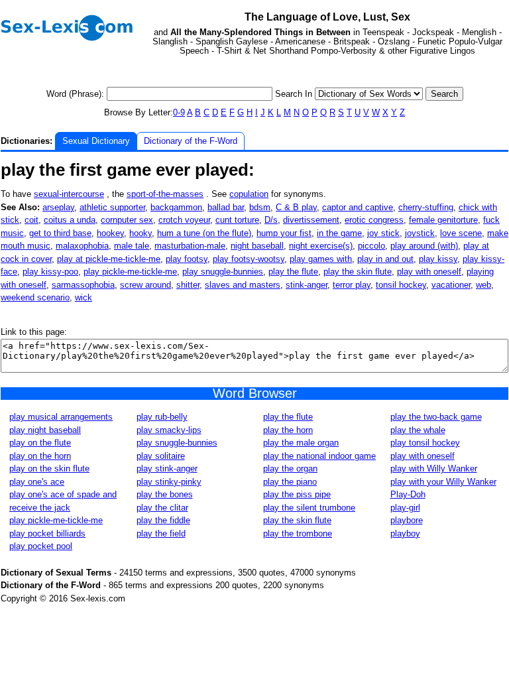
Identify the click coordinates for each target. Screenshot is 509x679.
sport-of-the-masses (165, 194)
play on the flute (40, 443)
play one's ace (36, 482)
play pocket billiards (47, 533)
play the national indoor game (319, 456)
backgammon (176, 207)
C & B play (296, 207)
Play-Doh (407, 494)
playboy (405, 533)
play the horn (288, 430)
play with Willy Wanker (433, 468)
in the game (339, 233)
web (483, 285)
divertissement (311, 220)
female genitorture (443, 220)
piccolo (371, 246)
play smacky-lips (169, 430)
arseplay (58, 207)
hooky (140, 233)
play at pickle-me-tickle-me (108, 259)
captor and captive (357, 207)
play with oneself (429, 272)
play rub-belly (162, 417)
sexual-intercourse (69, 194)
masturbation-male (189, 246)
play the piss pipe (297, 494)
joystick (420, 233)
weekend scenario (35, 297)
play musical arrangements (61, 417)
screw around (145, 285)
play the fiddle (163, 520)
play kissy (438, 259)
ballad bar (225, 207)
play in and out (385, 259)
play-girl (405, 508)
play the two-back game (436, 417)
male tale (131, 246)
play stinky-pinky (169, 482)
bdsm (259, 207)
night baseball (257, 246)
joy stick (383, 233)
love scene (461, 233)
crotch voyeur (184, 220)
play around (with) (424, 246)
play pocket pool (40, 546)
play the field (161, 533)
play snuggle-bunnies (222, 272)
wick (83, 297)
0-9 (179, 112)
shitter (187, 285)
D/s (271, 220)
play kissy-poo (50, 272)
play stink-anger (167, 468)
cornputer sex (127, 220)
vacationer (451, 285)
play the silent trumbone (309, 508)
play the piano (290, 482)
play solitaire (161, 456)
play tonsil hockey (425, 443)
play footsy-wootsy (248, 259)
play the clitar (162, 508)
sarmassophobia (83, 285)
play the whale (417, 430)
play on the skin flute (49, 468)
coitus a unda (69, 220)
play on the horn (40, 456)
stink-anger (306, 285)
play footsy (186, 259)
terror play (351, 285)
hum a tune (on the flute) (204, 233)
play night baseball (45, 430)
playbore (406, 520)
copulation (248, 194)
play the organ (290, 468)
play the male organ (301, 443)
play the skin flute (357, 272)
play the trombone (297, 533)
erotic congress (374, 220)
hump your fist (283, 233)
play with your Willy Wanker (443, 482)
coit (31, 220)
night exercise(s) (321, 246)
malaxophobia (82, 246)
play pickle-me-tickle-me (130, 272)
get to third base (60, 233)
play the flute (293, 272)
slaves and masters (242, 285)
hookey (110, 233)
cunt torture (237, 220)
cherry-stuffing (425, 207)
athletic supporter (112, 207)
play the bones (165, 494)
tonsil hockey (401, 285)
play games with (321, 259)
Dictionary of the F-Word (190, 141)
